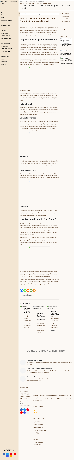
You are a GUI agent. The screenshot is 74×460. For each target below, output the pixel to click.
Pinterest (27, 409)
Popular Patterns (5, 43)
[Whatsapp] (24, 290)
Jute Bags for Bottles (6, 28)
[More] (34, 290)
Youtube (21, 412)
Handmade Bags (5, 56)
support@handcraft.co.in (25, 405)
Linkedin (27, 412)
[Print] (27, 290)
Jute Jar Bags (4, 33)
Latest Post (24, 23)
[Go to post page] (24, 306)
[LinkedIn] (11, 456)
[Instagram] (7, 456)
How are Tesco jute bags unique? (55, 313)
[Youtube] (15, 454)
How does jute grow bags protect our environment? (41, 316)
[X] (7, 454)
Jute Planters (4, 30)
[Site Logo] (9, 2)
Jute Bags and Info (66, 21)
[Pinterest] (11, 454)
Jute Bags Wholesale (6, 48)
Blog (2, 59)
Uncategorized (65, 32)
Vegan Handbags (5, 51)
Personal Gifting (65, 26)
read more (26, 328)
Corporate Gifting (65, 18)
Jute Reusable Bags (6, 38)
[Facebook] (4, 454)
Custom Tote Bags (5, 25)
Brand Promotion (31, 23)
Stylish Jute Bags (5, 54)
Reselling (63, 29)
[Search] (18, 13)
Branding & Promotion (6, 20)
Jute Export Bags (5, 35)
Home (2, 17)
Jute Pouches (4, 41)
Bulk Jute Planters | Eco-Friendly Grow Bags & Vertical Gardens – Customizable (66, 60)
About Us (3, 64)
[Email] (31, 290)
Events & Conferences (6, 22)
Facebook (21, 409)
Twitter (24, 409)
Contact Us (4, 61)
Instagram (24, 412)
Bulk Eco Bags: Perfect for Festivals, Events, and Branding (66, 46)
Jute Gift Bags (4, 46)
